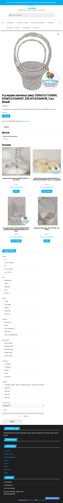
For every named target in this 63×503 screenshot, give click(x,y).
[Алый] (3, 289)
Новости (17, 27)
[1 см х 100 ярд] (3, 268)
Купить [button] (16, 191)
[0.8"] (3, 265)
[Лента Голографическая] (3, 334)
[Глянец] (3, 301)
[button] (58, 34)
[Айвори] (3, 283)
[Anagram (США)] (3, 346)
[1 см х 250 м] (3, 272)
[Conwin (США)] (3, 355)
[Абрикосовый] (3, 280)
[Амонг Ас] (3, 397)
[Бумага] (3, 325)
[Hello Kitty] (3, 391)
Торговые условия (22, 23)
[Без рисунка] (3, 322)
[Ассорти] (3, 292)
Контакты (9, 27)
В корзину (6, 116)
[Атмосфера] (3, 22)
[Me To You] (3, 394)
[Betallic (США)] (3, 352)
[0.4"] (3, 259)
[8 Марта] (3, 370)
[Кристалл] (3, 313)
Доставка (50, 23)
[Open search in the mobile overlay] (31, 15)
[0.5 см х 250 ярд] (3, 262)
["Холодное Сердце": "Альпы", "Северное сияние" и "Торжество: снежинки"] (3, 384)
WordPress (31, 500)
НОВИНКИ (5, 139)
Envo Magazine (42, 500)
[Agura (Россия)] (3, 343)
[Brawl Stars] (3, 388)
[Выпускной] (3, 376)
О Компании (10, 23)
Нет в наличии (47, 191)
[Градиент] (3, 307)
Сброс (12, 421)
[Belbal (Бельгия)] (3, 349)
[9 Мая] (3, 373)
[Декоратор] (3, 310)
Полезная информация (38, 23)
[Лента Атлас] (3, 331)
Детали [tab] (6, 127)
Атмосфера (31, 8)
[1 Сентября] (3, 363)
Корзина (36, 27)
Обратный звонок (53, 498)
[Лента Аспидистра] (3, 328)
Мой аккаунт (27, 27)
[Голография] (3, 304)
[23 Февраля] (3, 367)
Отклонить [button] (53, 2)
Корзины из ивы (26, 121)
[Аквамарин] (3, 286)
